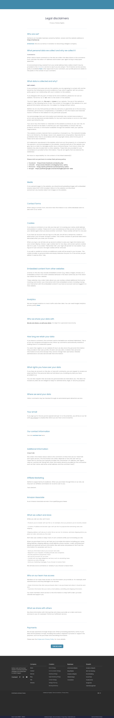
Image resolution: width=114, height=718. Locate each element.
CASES (72, 4)
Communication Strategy (55, 671)
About (31, 668)
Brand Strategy (52, 668)
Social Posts (89, 677)
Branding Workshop (53, 685)
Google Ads (89, 682)
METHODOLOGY (53, 4)
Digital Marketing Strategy (55, 676)
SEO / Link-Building (90, 671)
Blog (31, 676)
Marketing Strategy (53, 674)
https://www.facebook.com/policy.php (50, 163)
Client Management (91, 685)
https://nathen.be (33, 40)
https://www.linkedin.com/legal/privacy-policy (52, 165)
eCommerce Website (72, 668)
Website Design (71, 677)
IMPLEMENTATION (63, 4)
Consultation (70, 680)
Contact (32, 671)
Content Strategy (53, 679)
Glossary (32, 682)
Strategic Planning (53, 682)
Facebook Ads (89, 680)
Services (32, 674)
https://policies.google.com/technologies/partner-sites (54, 168)
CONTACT (78, 4)
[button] (84, 4)
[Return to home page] (15, 4)
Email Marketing (90, 674)
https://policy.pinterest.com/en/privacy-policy (53, 167)
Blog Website (70, 671)
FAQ (31, 679)
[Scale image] (20, 661)
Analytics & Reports (72, 674)
